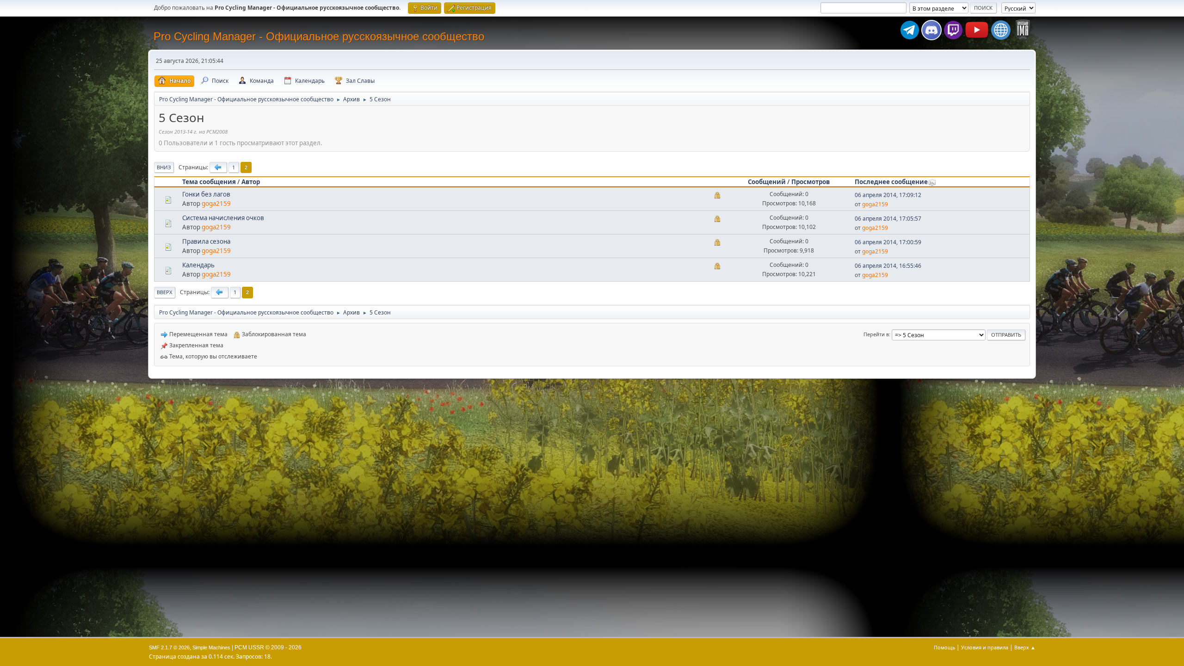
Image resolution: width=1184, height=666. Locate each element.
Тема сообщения (209, 182)
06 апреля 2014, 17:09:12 (888, 195)
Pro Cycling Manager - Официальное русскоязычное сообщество (319, 36)
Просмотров (810, 182)
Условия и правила (984, 647)
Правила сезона (206, 241)
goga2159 (216, 203)
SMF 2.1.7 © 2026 (169, 647)
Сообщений (767, 182)
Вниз (164, 167)
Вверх (165, 292)
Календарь (198, 265)
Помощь (944, 647)
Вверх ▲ (1025, 647)
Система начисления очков (223, 218)
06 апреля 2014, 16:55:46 (888, 266)
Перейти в (876, 334)
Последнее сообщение (891, 182)
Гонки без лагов (206, 194)
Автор (250, 182)
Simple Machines (211, 647)
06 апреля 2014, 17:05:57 (888, 218)
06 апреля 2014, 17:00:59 (888, 242)
